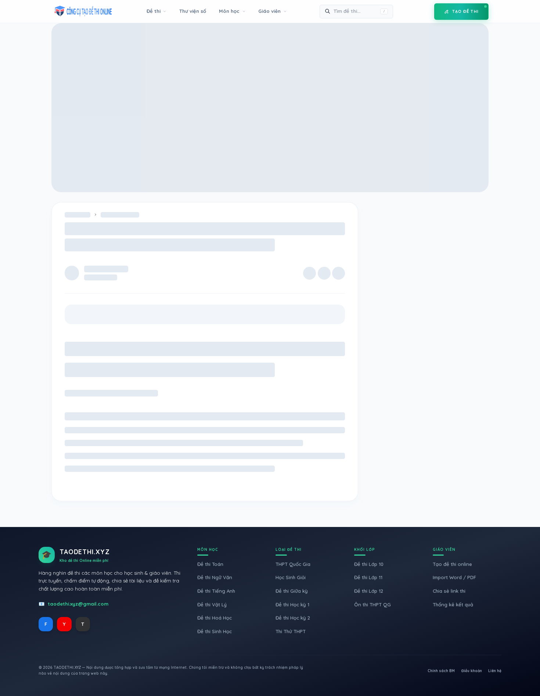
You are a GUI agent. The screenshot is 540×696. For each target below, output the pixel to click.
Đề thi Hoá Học (214, 618)
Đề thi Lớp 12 (368, 591)
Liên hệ (494, 670)
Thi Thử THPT (291, 631)
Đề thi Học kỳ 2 (293, 618)
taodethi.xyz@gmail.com (78, 604)
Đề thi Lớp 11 (368, 577)
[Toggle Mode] (423, 11)
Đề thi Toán (210, 564)
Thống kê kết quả (453, 604)
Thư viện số (192, 11)
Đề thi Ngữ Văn (214, 577)
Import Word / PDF (454, 577)
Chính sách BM (441, 670)
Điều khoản (471, 670)
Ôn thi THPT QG (372, 604)
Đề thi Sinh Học (214, 631)
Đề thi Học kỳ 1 (292, 604)
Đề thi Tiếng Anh (216, 591)
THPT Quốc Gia (293, 564)
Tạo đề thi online (452, 564)
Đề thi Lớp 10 (369, 564)
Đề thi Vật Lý (212, 604)
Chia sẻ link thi (449, 591)
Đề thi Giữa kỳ (292, 591)
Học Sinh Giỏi (291, 577)
